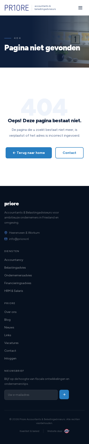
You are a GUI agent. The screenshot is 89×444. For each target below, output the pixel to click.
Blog (7, 320)
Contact (69, 153)
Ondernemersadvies (18, 275)
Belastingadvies (15, 267)
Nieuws (9, 327)
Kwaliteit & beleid (29, 431)
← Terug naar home (29, 153)
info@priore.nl (19, 239)
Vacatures (11, 343)
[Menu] (80, 7)
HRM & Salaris (13, 291)
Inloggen (10, 358)
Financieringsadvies (17, 283)
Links (7, 335)
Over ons (10, 312)
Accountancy (13, 260)
